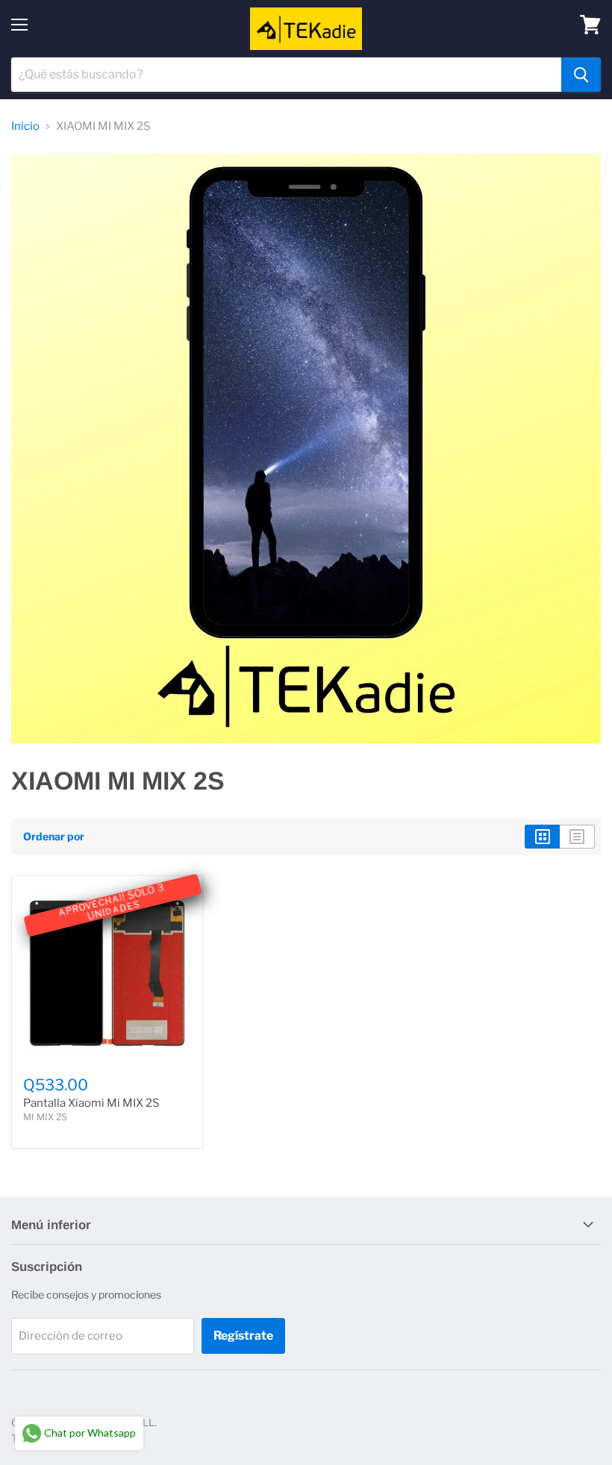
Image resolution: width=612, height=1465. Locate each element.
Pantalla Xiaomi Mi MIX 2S (91, 1103)
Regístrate (243, 1335)
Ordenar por (53, 837)
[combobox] (286, 74)
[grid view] (542, 837)
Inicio (25, 126)
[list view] (577, 837)
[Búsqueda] (581, 74)
